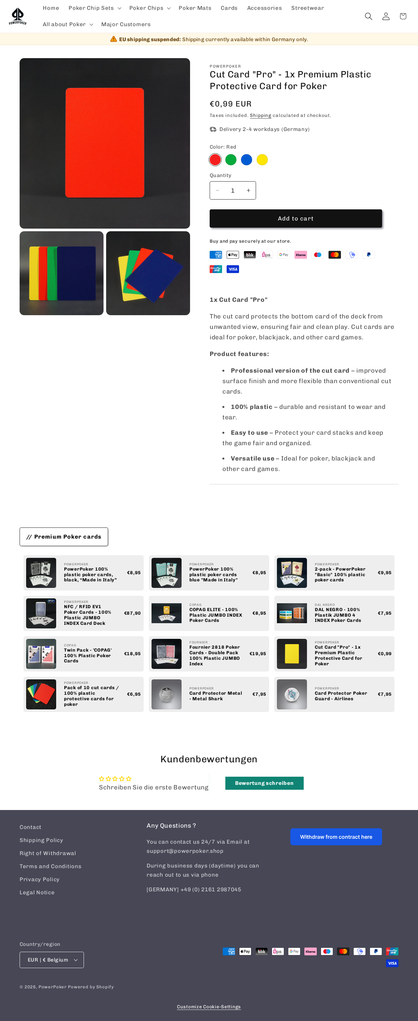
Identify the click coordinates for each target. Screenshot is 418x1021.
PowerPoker (53, 986)
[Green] (230, 159)
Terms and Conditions (50, 866)
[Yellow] (262, 159)
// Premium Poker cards (64, 536)
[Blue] (246, 159)
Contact (30, 827)
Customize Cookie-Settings (209, 1007)
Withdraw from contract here (336, 837)
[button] (94, 8)
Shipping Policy (41, 840)
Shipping (260, 115)
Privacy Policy (40, 879)
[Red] (215, 159)
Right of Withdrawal (48, 853)
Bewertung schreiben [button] (264, 783)
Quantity (221, 175)
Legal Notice (37, 892)
